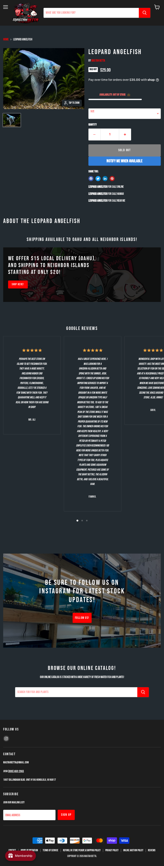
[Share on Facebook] (91, 178)
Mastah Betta (98, 61)
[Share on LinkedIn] (105, 178)
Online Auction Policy (133, 850)
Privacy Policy (112, 850)
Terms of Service (50, 850)
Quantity (92, 124)
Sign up (66, 815)
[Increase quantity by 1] (125, 134)
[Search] (144, 13)
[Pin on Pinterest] (112, 178)
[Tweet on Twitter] (98, 178)
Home (6, 39)
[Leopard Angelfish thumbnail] (12, 120)
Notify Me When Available (124, 161)
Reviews (151, 850)
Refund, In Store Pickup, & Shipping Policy (82, 850)
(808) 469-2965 (16, 771)
